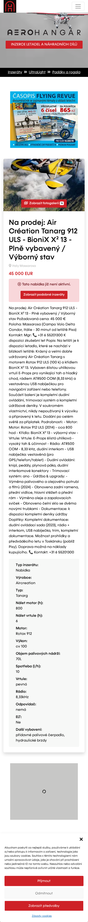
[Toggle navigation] (78, 6)
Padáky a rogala (66, 72)
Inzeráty (15, 72)
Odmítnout (44, 893)
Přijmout (44, 881)
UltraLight (37, 72)
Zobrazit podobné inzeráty (44, 294)
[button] (81, 839)
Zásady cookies (42, 916)
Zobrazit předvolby (44, 906)
